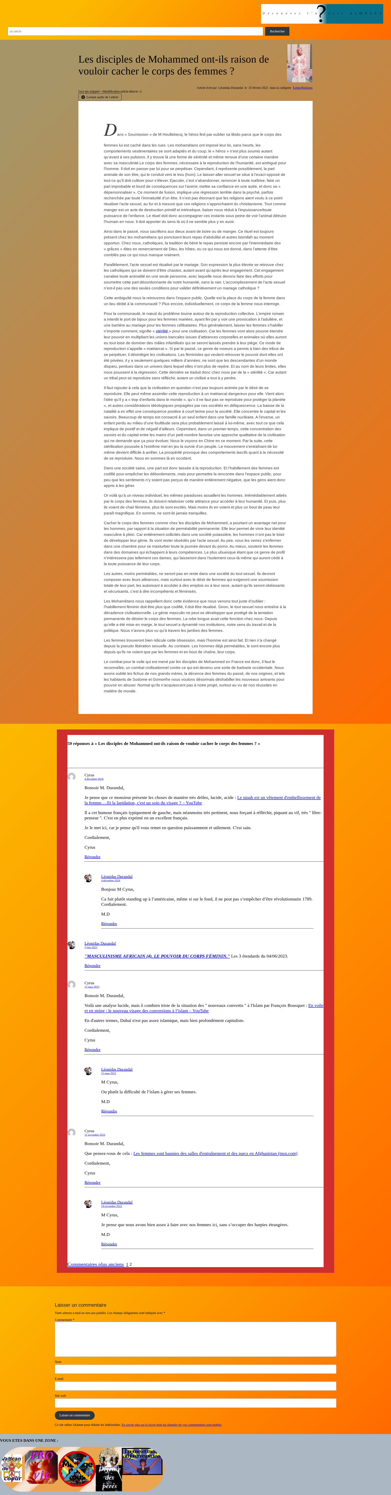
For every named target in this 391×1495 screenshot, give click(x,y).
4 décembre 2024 (94, 778)
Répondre (92, 856)
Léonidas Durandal (117, 876)
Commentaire (65, 1320)
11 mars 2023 (92, 986)
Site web (60, 1395)
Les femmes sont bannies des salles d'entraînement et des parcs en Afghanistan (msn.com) (215, 1153)
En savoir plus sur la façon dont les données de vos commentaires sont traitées (171, 1425)
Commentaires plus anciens (95, 1264)
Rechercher (277, 31)
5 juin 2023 (91, 947)
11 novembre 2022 (95, 1134)
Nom (58, 1362)
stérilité (162, 331)
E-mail (59, 1378)
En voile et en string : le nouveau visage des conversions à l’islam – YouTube (204, 1008)
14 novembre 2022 (111, 1206)
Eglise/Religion (303, 87)
